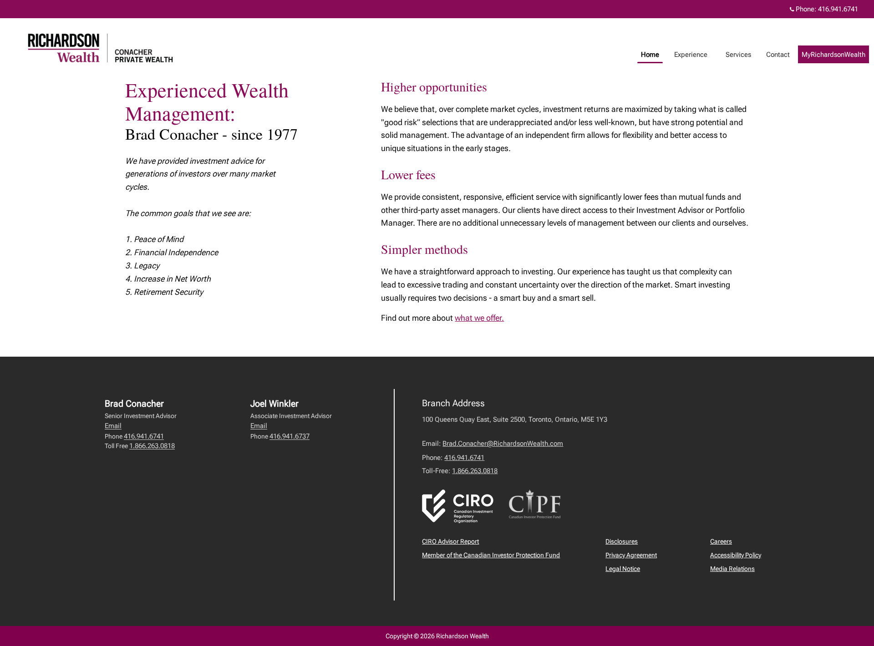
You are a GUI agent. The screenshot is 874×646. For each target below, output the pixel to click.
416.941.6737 (289, 436)
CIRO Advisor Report (450, 541)
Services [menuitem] (738, 54)
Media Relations (732, 568)
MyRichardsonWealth (833, 54)
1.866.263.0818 (152, 446)
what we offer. (479, 318)
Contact (778, 54)
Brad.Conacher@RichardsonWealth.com (502, 443)
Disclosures (621, 541)
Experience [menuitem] (690, 54)
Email (113, 426)
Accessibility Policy (735, 555)
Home (650, 54)
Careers (721, 541)
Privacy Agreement (631, 555)
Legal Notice (622, 568)
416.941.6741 (838, 9)
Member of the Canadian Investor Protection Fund (491, 555)
